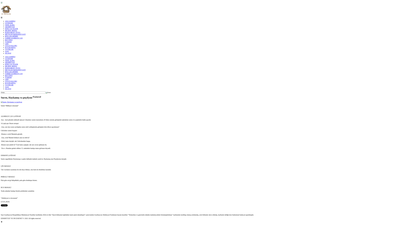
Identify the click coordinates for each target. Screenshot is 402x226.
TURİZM (8, 42)
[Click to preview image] (11, 102)
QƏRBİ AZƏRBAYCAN (14, 38)
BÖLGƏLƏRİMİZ (11, 36)
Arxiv (7, 51)
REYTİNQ (9, 40)
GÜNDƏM (9, 23)
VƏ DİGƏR (9, 49)
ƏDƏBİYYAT (10, 27)
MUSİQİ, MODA (11, 30)
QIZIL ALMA (10, 25)
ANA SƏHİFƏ (10, 21)
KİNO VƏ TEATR (11, 29)
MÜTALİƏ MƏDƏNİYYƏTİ (15, 34)
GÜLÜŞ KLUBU (11, 46)
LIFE (7, 44)
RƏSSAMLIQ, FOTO (12, 32)
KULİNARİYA (10, 47)
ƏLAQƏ (8, 53)
